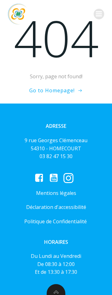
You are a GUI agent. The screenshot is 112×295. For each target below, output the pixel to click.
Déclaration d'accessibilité (56, 207)
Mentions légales (56, 193)
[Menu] (99, 14)
